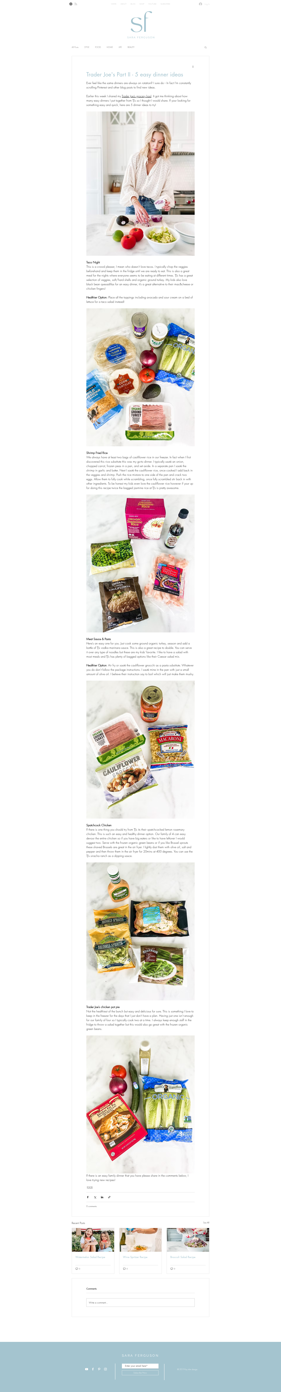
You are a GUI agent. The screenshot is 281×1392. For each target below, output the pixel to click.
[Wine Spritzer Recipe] (140, 1240)
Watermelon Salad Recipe (90, 1257)
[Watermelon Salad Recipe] (93, 1240)
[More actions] (193, 66)
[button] (205, 47)
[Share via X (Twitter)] (95, 1197)
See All (206, 1222)
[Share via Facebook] (87, 1197)
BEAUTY (131, 47)
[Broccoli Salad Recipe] (188, 1240)
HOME (110, 47)
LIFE (120, 47)
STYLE (86, 47)
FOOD (98, 47)
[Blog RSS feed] (75, 4)
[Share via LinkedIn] (102, 1197)
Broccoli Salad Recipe (182, 1257)
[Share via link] (109, 1197)
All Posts (75, 47)
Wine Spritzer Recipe (135, 1257)
